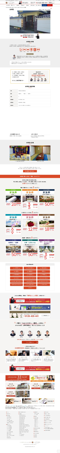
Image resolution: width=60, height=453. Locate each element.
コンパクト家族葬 (9, 429)
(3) (17, 284)
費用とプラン (13, 5)
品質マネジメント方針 (48, 422)
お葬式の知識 (32, 5)
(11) (43, 271)
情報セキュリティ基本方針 (48, 420)
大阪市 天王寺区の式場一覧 (22, 416)
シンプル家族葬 (9, 430)
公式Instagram (47, 430)
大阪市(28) (16, 268)
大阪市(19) (30, 268)
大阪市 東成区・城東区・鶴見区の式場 (23, 424)
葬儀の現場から (36, 431)
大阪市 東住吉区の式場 (22, 417)
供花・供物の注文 (38, 5)
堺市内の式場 (22, 7)
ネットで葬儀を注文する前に (10, 421)
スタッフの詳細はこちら (30, 342)
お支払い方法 (8, 436)
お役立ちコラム (36, 426)
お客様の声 (22, 5)
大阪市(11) (16, 281)
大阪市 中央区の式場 (21, 428)
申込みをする (45, 315)
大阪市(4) (16, 271)
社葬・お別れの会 (9, 434)
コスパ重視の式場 (21, 435)
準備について (36, 425)
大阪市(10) (16, 274)
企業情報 (53, 0)
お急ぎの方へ (50, 5)
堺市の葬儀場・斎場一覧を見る (29, 171)
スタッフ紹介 (8, 419)
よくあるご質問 (46, 0)
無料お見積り (44, 5)
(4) (30, 284)
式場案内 (17, 5)
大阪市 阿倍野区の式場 (22, 418)
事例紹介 (27, 5)
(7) (30, 287)
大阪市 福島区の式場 (21, 423)
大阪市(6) (43, 281)
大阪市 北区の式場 (21, 422)
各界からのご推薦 (36, 413)
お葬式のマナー (36, 420)
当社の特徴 (8, 5)
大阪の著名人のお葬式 (9, 420)
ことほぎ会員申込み (47, 415)
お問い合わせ (42, 0)
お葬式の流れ (36, 419)
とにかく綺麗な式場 (21, 434)
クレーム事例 (36, 414)
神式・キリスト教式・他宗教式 (10, 435)
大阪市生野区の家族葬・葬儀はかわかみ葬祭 (11, 7)
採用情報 (50, 0)
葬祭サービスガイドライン (48, 424)
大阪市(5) (43, 268)
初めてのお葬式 (38, 0)
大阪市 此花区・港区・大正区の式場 (23, 429)
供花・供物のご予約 (47, 417)
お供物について (36, 421)
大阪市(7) (30, 271)
